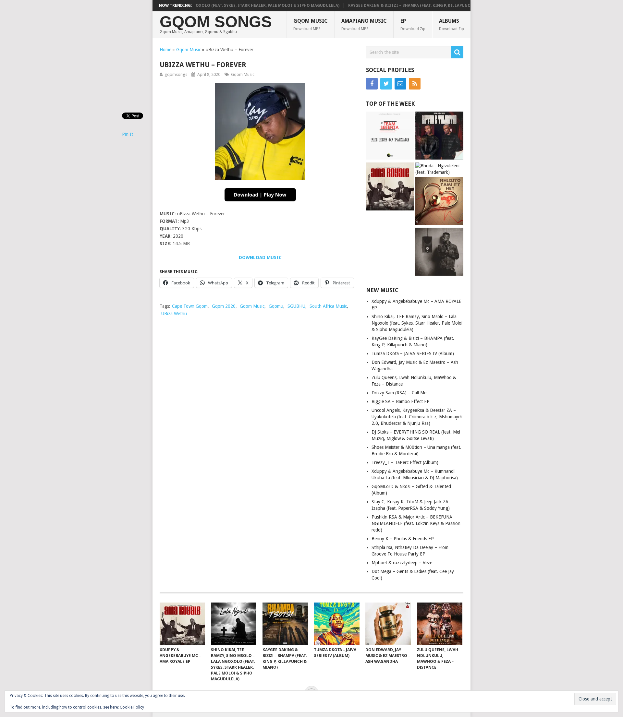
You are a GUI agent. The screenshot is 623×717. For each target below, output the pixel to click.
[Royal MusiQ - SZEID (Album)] (439, 252)
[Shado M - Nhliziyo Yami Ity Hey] (439, 201)
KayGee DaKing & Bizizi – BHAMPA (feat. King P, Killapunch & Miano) (406, 5)
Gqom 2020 (224, 306)
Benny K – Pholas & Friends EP (403, 538)
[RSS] (415, 84)
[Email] (400, 84)
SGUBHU (296, 306)
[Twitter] (386, 84)
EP (412, 24)
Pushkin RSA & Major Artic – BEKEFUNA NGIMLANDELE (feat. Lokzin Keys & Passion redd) (416, 523)
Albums (451, 24)
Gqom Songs (216, 22)
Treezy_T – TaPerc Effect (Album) (405, 462)
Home (165, 49)
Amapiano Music (364, 24)
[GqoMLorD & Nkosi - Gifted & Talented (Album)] (439, 136)
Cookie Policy (132, 707)
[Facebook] (372, 84)
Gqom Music (310, 24)
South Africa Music (328, 306)
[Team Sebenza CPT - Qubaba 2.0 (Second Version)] (390, 136)
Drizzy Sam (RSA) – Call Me (399, 392)
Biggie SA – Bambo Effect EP (401, 401)
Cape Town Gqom (190, 306)
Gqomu (276, 306)
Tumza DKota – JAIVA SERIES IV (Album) (413, 353)
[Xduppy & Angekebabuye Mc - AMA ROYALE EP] (390, 187)
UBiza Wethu (174, 313)
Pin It (127, 134)
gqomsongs (176, 74)
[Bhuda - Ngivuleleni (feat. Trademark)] (439, 168)
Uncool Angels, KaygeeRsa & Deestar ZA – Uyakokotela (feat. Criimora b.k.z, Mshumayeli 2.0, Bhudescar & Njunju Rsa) (417, 417)
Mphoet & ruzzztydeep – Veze (402, 562)
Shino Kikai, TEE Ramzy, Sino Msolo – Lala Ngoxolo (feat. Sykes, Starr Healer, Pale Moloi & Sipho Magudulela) (204, 5)
